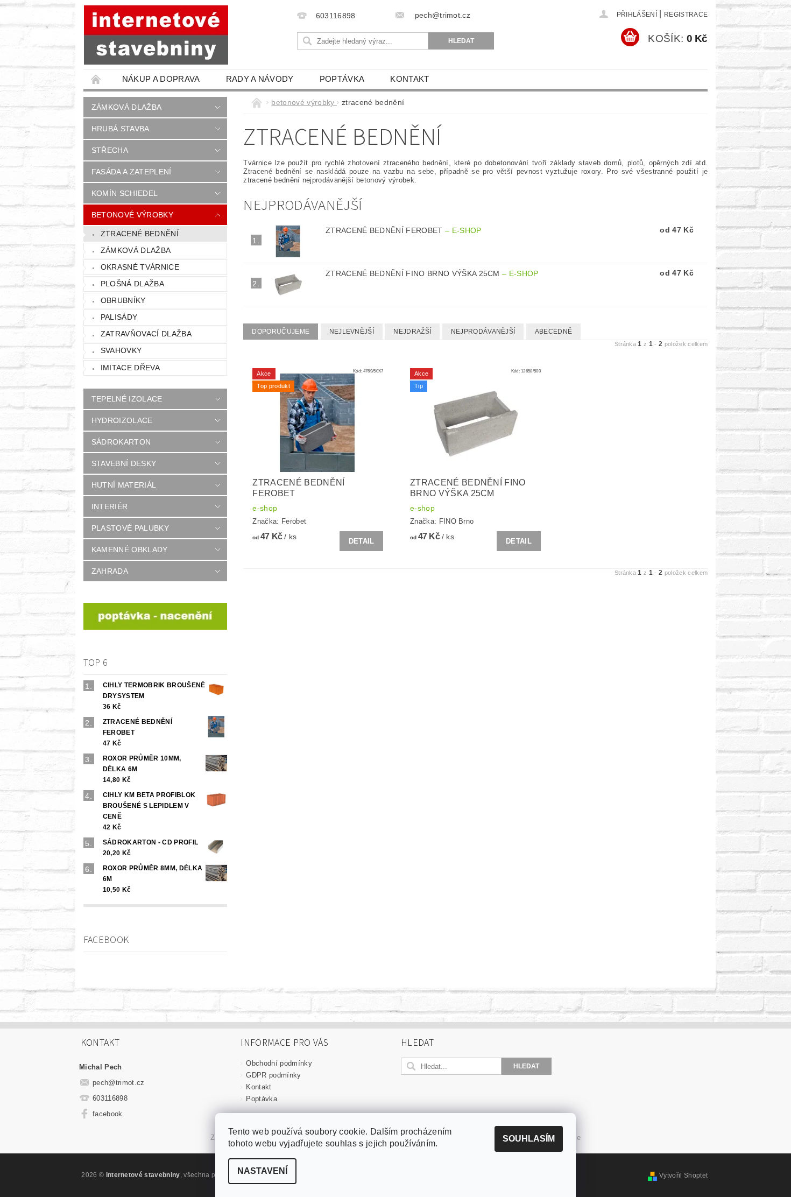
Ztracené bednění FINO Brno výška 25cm (432, 273)
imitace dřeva (130, 367)
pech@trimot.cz (119, 1083)
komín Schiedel (124, 193)
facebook (108, 1114)
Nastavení (262, 1170)
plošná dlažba (132, 283)
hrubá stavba (120, 128)
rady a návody (260, 78)
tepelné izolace (127, 399)
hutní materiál (123, 485)
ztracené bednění (140, 233)
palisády (119, 317)
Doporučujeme (280, 331)
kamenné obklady (129, 549)
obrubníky (123, 300)
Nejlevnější (352, 331)
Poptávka (342, 78)
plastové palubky (130, 528)
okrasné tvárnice (140, 267)
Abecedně (554, 331)
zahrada (109, 571)
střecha (109, 150)
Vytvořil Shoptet (683, 1175)
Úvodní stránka (96, 78)
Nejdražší (412, 331)
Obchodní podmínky (279, 1063)
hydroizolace (122, 420)
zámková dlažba (126, 107)
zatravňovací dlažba (146, 333)
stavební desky (123, 463)
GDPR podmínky (273, 1075)
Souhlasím (529, 1138)
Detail (362, 541)
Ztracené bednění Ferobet (404, 230)
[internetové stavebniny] (156, 35)
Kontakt (409, 78)
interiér (109, 506)
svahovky (121, 350)
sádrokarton (121, 442)
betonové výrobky (132, 214)
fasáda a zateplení (131, 171)
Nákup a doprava (161, 78)
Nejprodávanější (483, 331)
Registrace (686, 14)
